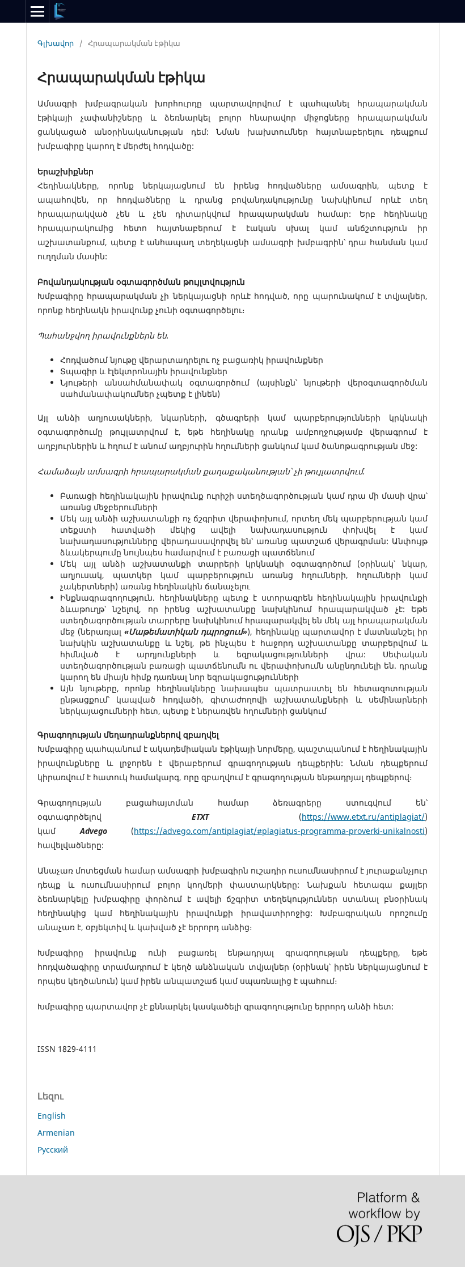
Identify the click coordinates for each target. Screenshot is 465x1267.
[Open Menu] (37, 11)
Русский (52, 1149)
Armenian (56, 1132)
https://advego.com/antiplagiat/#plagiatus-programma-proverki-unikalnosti (279, 830)
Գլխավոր (55, 43)
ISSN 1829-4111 (68, 1048)
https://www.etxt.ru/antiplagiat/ (363, 816)
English (51, 1115)
